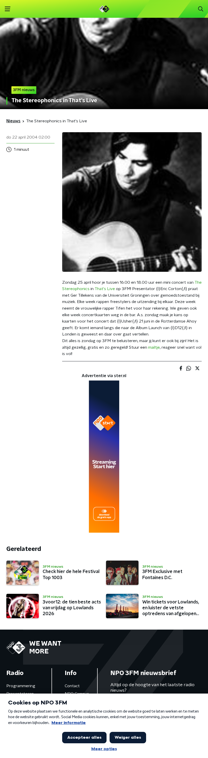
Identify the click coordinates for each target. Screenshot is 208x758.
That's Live (105, 289)
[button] (7, 9)
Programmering (20, 686)
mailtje (154, 347)
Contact (72, 686)
